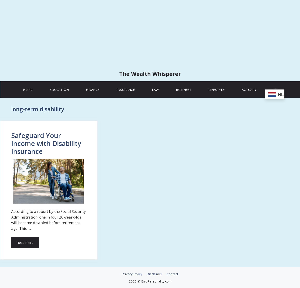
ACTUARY (249, 89)
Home (28, 89)
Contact (172, 274)
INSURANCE (126, 89)
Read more (25, 242)
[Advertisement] (150, 33)
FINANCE (92, 89)
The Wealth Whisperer (150, 73)
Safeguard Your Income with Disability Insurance (46, 143)
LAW (155, 89)
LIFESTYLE (216, 89)
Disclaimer (154, 274)
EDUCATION (59, 89)
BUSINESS (183, 89)
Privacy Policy (132, 274)
